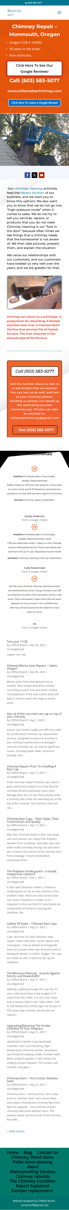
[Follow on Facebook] (27, 175)
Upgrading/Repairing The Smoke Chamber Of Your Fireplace (28, 1027)
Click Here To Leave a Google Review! (35, 103)
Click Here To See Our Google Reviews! (34, 68)
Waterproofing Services (32, 1171)
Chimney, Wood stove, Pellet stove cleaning (32, 1159)
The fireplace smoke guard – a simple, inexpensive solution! (32, 872)
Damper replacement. (32, 1190)
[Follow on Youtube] (41, 175)
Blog (28, 1152)
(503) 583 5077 (34, 2)
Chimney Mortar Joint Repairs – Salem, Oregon (32, 667)
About (33, 1167)
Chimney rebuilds (33, 1176)
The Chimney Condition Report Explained (33, 1183)
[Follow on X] (34, 175)
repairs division (32, 193)
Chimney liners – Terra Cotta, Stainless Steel (32, 1079)
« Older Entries (16, 1131)
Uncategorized (15, 649)
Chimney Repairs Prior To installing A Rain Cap (31, 767)
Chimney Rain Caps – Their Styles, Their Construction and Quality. (33, 820)
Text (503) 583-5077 (36, 430)
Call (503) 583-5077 (34, 371)
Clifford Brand (18, 645)
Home (13, 1152)
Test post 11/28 (17, 642)
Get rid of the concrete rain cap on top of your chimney (34, 715)
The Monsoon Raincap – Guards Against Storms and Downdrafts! (33, 974)
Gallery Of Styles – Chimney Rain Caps (32, 924)
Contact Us (47, 1152)
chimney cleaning (28, 188)
